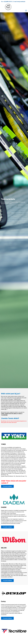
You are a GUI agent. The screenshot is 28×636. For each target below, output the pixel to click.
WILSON (11, 413)
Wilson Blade (5, 564)
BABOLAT (15, 413)
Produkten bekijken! (7, 527)
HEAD (19, 413)
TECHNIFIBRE (4, 415)
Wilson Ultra (18, 564)
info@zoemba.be (21, 1)
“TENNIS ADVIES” (17, 399)
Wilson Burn (11, 564)
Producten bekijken (7, 486)
